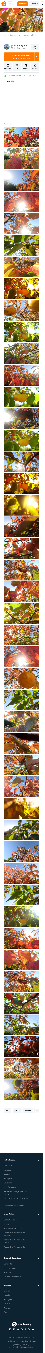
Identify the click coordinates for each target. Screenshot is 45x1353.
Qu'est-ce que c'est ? (29, 76)
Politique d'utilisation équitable (22, 1347)
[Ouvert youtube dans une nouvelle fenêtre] (33, 1329)
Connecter (34, 4)
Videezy (7, 1174)
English (7, 1291)
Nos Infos (8, 1272)
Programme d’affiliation (13, 1228)
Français (7, 1308)
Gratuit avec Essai (21, 56)
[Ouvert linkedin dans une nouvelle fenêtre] (18, 1329)
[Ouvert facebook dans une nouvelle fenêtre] (10, 1329)
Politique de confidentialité (22, 1346)
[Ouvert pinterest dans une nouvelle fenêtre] (22, 1329)
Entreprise (8, 1178)
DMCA (6, 1224)
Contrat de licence (11, 1220)
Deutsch (7, 1304)
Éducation (8, 1183)
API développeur (10, 1187)
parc (7, 1110)
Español (7, 1295)
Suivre (35, 48)
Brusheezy (8, 1166)
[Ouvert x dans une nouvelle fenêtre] (29, 1329)
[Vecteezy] (3, 3)
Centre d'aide (9, 1264)
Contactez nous (10, 1268)
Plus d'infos (10, 81)
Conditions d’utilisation (21, 1344)
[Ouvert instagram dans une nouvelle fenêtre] (14, 1329)
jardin (17, 1110)
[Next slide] (35, 1110)
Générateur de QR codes (14, 1206)
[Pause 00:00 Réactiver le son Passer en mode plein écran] (21, 20)
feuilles (28, 1110)
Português (8, 1299)
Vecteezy (7, 1170)
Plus (5, 1312)
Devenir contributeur (12, 1277)
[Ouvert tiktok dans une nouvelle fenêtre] (25, 1329)
